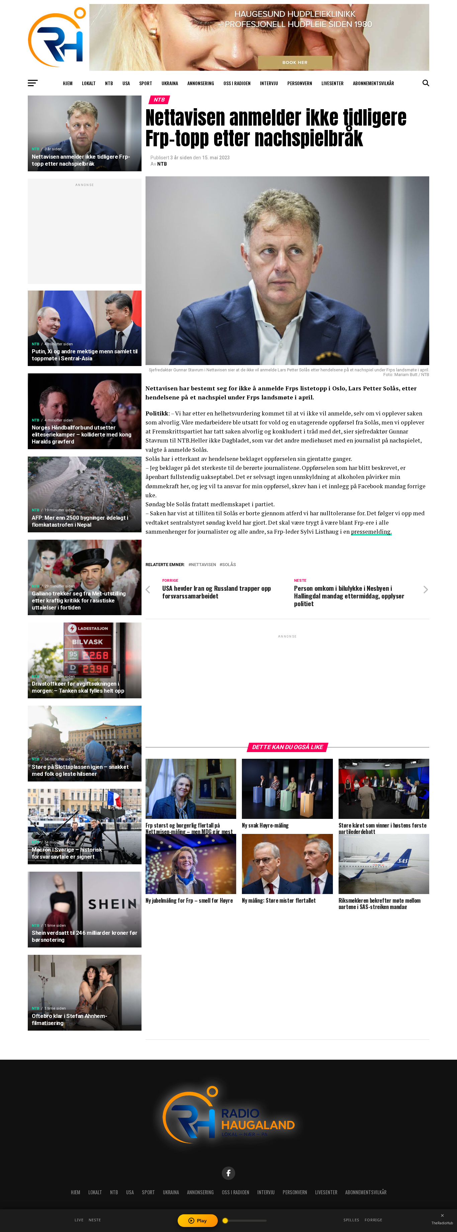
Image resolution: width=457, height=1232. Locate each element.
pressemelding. (371, 531)
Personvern (299, 82)
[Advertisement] (85, 235)
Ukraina (170, 82)
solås (229, 565)
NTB (109, 82)
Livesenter (333, 82)
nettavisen (203, 565)
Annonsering (200, 82)
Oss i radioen (237, 82)
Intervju (269, 82)
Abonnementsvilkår (373, 82)
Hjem (68, 82)
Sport (145, 82)
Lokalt (89, 82)
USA (126, 82)
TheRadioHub (442, 1223)
